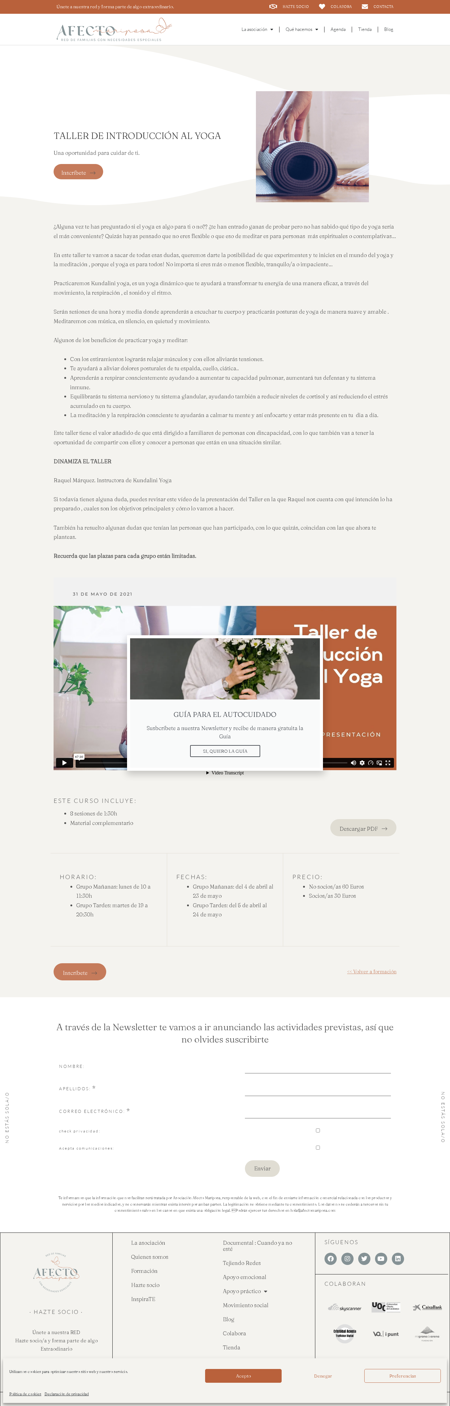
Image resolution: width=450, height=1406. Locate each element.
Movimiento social (245, 1305)
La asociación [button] (254, 29)
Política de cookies (25, 1394)
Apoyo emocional (244, 1277)
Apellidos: (75, 1088)
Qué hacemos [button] (299, 29)
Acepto (243, 1376)
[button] (314, 643)
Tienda (365, 29)
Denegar (323, 1376)
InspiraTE (143, 1299)
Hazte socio (145, 1285)
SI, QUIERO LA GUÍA (225, 751)
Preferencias (402, 1376)
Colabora (234, 1333)
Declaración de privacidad (66, 1394)
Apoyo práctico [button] (242, 1291)
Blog (388, 29)
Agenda (338, 29)
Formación (144, 1270)
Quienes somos (149, 1256)
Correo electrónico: (92, 1111)
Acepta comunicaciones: (86, 1148)
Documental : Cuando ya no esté (257, 1245)
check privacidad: (80, 1131)
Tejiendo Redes (242, 1262)
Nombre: (72, 1066)
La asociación (148, 1242)
